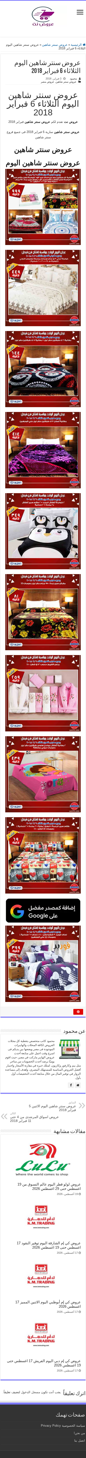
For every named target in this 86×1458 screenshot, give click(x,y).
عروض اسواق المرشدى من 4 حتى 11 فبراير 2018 (34, 1117)
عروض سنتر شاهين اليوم (43, 163)
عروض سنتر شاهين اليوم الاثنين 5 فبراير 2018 (52, 1106)
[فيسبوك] (71, 1085)
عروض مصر (47, 81)
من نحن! (79, 1433)
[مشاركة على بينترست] (78, 1012)
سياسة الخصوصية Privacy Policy (63, 1425)
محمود (73, 78)
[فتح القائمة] (80, 13)
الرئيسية (77, 44)
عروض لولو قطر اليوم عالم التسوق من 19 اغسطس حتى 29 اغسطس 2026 (49, 1186)
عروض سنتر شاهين (55, 44)
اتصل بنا (79, 1440)
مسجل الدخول (30, 1392)
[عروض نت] (43, 15)
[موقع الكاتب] (78, 1085)
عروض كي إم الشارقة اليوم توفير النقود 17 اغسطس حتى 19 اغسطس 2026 (49, 1245)
